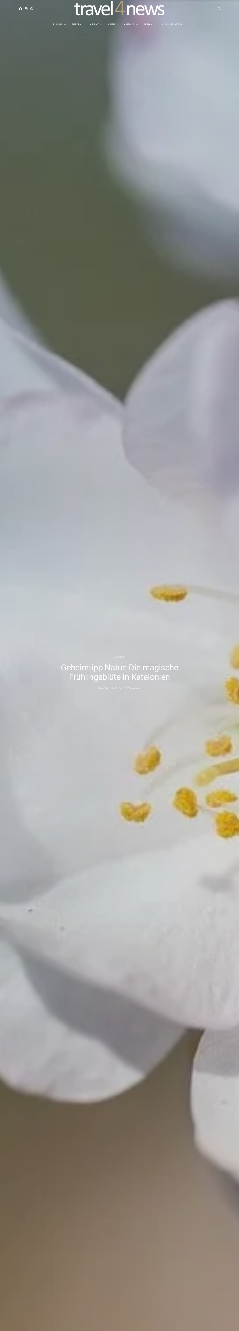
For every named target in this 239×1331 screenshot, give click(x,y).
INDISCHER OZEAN (171, 24)
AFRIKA (148, 24)
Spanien (120, 656)
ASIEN (111, 24)
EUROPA (58, 24)
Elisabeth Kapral (110, 687)
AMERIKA (129, 24)
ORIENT (94, 24)
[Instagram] (26, 8)
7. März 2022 (132, 687)
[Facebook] (20, 8)
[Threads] (31, 8)
